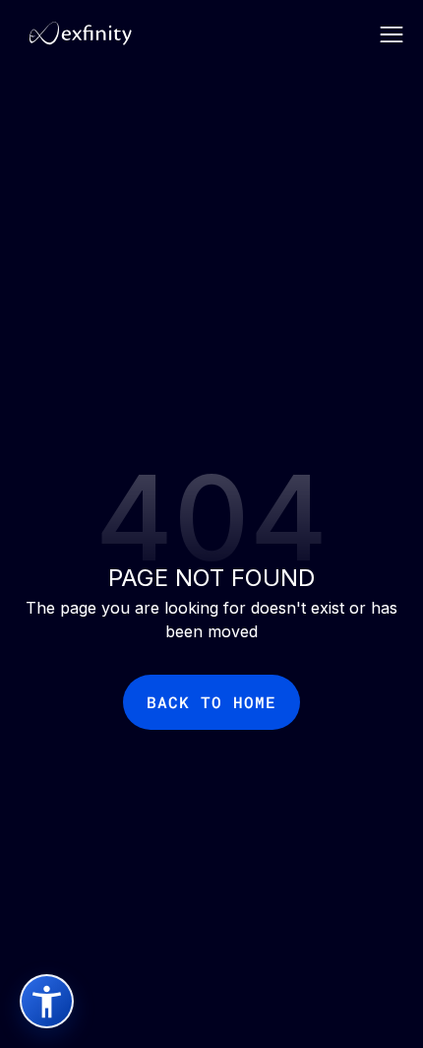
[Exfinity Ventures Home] (76, 32)
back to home (211, 701)
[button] (391, 32)
